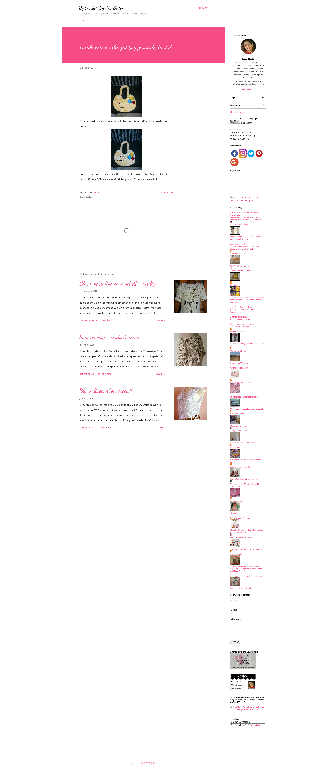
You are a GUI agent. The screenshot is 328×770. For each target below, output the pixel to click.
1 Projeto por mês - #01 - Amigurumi (246, 549)
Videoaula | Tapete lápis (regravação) (246, 409)
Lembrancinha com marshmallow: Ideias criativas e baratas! (245, 247)
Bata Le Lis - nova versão (241, 588)
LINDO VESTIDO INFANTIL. (243, 442)
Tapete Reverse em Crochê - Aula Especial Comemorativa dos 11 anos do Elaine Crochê (246, 568)
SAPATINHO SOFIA (239, 265)
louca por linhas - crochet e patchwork (247, 576)
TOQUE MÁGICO (238, 430)
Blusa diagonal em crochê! (105, 390)
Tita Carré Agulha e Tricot (241, 307)
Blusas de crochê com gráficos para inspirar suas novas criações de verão (246, 218)
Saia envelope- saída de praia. (110, 337)
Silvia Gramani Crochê (240, 518)
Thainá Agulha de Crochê (241, 270)
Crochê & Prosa (237, 413)
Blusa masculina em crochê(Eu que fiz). (118, 283)
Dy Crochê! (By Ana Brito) (101, 8)
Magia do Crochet (238, 447)
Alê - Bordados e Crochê (241, 537)
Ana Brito (248, 59)
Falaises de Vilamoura (239, 363)
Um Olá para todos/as (240, 326)
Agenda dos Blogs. (238, 316)
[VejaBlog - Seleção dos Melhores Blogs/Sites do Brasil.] (247, 708)
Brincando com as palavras (242, 324)
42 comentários (104, 320)
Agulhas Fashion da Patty (241, 467)
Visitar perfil (248, 89)
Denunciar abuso (237, 112)
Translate (255, 725)
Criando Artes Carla (239, 367)
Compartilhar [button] (167, 193)
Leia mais (160, 320)
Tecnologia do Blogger (145, 763)
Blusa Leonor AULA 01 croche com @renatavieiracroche (245, 237)
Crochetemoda (237, 501)
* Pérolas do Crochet (239, 224)
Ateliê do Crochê (237, 244)
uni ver (233, 285)
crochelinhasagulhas (239, 331)
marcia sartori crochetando (242, 382)
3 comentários (103, 428)
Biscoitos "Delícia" (238, 425)
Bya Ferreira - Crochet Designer (244, 396)
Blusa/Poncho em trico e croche (244, 479)
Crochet (234, 513)
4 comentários (103, 374)
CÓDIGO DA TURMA (240, 319)
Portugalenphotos (238, 350)
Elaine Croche (236, 554)
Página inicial (86, 20)
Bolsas (96, 193)
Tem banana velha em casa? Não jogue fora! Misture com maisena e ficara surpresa (247, 299)
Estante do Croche (238, 253)
